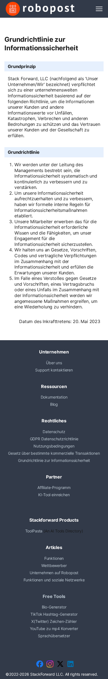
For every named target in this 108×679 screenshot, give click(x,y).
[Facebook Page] (39, 663)
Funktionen (54, 558)
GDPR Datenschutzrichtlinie (54, 438)
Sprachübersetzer (54, 635)
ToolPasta (34, 531)
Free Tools (54, 596)
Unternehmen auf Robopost (54, 572)
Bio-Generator (54, 607)
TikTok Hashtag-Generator (53, 614)
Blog (54, 404)
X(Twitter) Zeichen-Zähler (53, 621)
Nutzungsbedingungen (54, 446)
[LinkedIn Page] (70, 663)
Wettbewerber (53, 565)
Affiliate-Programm (54, 487)
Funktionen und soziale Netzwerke (54, 579)
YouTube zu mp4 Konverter (54, 628)
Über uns (54, 362)
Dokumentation (54, 397)
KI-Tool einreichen (54, 494)
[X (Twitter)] (60, 663)
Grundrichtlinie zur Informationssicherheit (54, 460)
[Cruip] (40, 9)
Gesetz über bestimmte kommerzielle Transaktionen (54, 453)
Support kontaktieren (54, 370)
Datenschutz (54, 431)
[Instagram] (50, 663)
